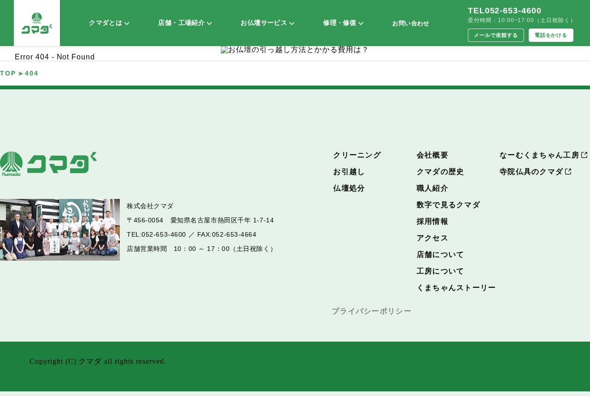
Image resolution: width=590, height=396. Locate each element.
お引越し (349, 171)
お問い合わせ (410, 23)
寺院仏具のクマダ (531, 171)
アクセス (432, 238)
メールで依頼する (496, 35)
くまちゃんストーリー (456, 287)
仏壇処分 (349, 188)
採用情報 (432, 221)
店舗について (441, 254)
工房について (441, 271)
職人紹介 (432, 188)
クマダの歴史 (441, 171)
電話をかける (551, 35)
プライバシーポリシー (372, 311)
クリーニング (357, 155)
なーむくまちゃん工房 (539, 155)
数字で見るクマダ (448, 205)
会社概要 (432, 155)
